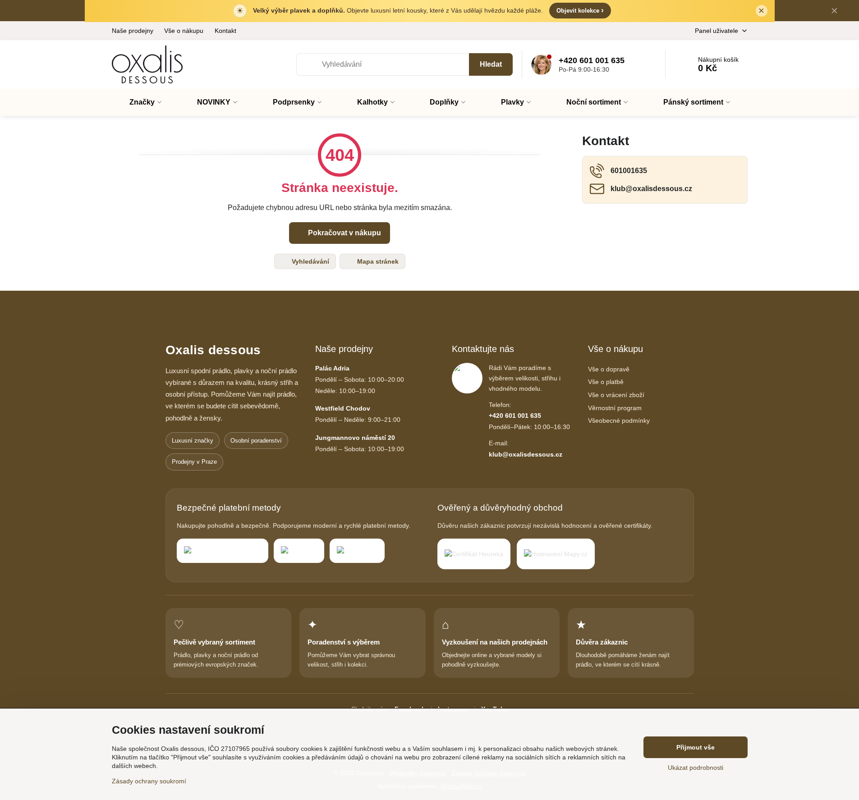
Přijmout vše (695, 747)
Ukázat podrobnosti (695, 767)
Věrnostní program (615, 407)
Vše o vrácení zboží (616, 394)
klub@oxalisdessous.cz (525, 454)
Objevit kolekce (580, 10)
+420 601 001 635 (515, 415)
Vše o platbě (606, 381)
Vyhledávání (309, 261)
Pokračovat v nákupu (343, 233)
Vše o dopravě (608, 369)
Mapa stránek (377, 261)
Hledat (491, 64)
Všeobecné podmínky (619, 420)
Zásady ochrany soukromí (149, 781)
